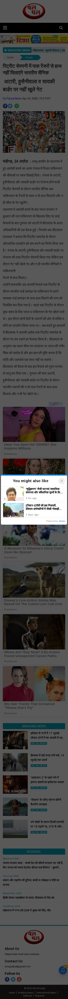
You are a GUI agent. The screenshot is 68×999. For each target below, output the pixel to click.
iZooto (62, 521)
